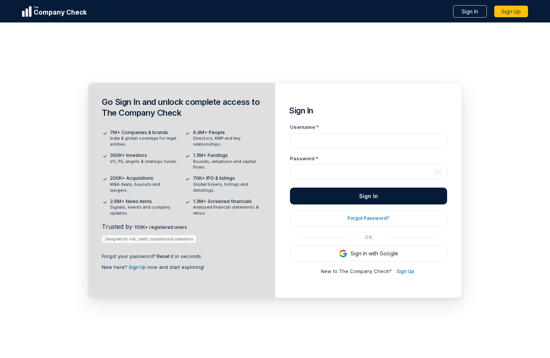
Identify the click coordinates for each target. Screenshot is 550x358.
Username (304, 127)
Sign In (470, 11)
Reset (163, 256)
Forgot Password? (368, 218)
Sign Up (511, 11)
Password (304, 158)
